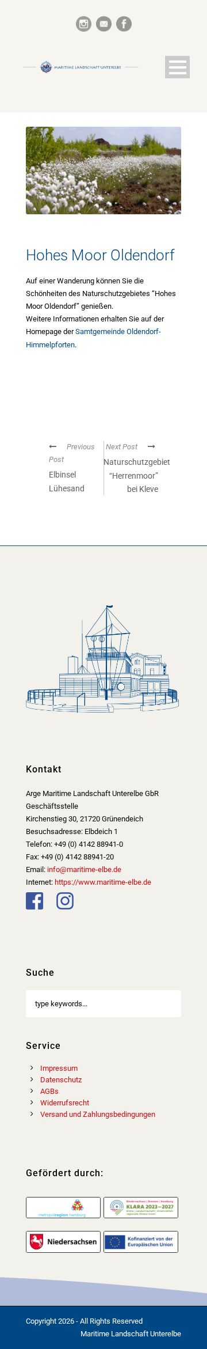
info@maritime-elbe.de (84, 869)
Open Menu (177, 67)
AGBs (49, 1091)
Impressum (59, 1068)
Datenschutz (61, 1079)
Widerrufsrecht (64, 1102)
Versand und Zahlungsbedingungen (97, 1114)
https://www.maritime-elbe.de (103, 882)
